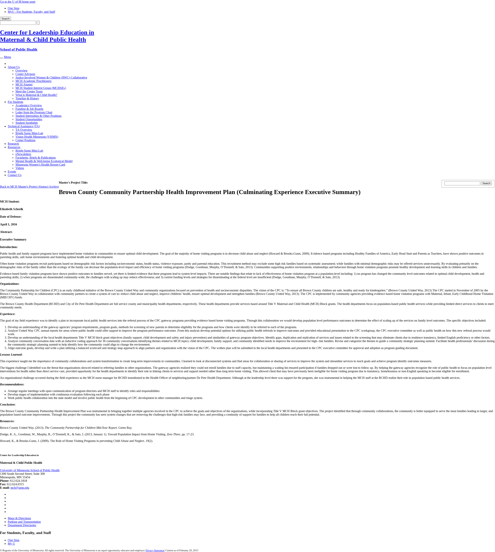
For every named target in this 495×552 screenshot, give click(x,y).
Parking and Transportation (24, 521)
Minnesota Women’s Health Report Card (40, 164)
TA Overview (23, 129)
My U (11, 543)
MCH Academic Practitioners (33, 81)
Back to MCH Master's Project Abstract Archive (29, 186)
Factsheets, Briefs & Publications (35, 157)
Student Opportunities (28, 119)
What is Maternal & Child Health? (36, 95)
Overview (21, 70)
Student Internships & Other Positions (38, 115)
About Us (14, 67)
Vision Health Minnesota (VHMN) (36, 136)
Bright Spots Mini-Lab (29, 133)
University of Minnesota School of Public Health (30, 470)
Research (13, 143)
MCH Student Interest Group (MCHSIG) (40, 88)
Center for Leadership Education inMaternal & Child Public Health (47, 36)
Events (12, 171)
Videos (19, 168)
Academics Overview (28, 105)
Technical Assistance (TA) (24, 126)
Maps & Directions (19, 518)
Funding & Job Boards (29, 108)
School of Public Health (18, 49)
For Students (15, 102)
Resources (14, 147)
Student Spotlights (26, 122)
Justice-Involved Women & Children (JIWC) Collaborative (51, 77)
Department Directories (22, 525)
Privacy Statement (155, 550)
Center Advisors (25, 74)
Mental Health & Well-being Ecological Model (44, 161)
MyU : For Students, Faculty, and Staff (31, 11)
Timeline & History (27, 98)
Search (5, 18)
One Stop (13, 8)
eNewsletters (23, 154)
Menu (7, 57)
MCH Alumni (23, 84)
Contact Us (14, 175)
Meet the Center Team (29, 91)
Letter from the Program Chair (33, 112)
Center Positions (25, 140)
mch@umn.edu (19, 487)
